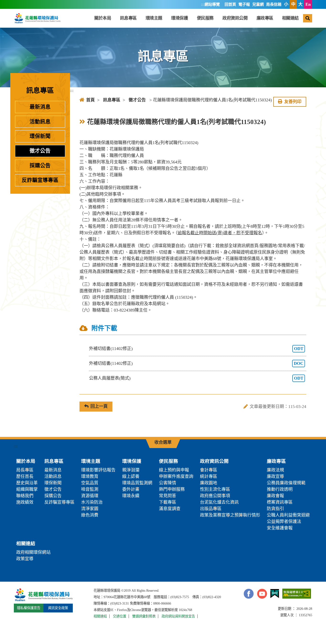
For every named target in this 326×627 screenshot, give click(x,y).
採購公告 (40, 165)
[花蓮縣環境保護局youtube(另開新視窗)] (262, 594)
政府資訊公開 (234, 18)
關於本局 (102, 18)
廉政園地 (208, 483)
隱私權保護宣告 (28, 608)
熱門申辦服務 (172, 489)
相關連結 (290, 18)
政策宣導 (24, 558)
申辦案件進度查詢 (176, 476)
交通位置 (119, 616)
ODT (298, 348)
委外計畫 (130, 489)
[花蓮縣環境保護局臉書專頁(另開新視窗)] (249, 594)
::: (203, 4)
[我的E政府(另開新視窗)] (274, 593)
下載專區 (167, 502)
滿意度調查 (169, 508)
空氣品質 (89, 483)
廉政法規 (275, 470)
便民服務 (205, 18)
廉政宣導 (275, 476)
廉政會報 (275, 495)
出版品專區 (210, 508)
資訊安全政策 (58, 608)
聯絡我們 (24, 495)
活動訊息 (40, 122)
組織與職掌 (27, 489)
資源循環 (89, 495)
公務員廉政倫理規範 (286, 483)
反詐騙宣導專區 (40, 180)
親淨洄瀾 (130, 470)
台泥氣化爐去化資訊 (219, 502)
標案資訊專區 (280, 502)
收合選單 (163, 442)
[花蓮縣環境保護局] (37, 18)
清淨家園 (89, 508)
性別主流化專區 (215, 489)
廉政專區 (265, 18)
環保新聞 (40, 136)
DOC (298, 363)
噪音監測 (89, 489)
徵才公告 (40, 151)
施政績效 (24, 502)
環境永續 (130, 495)
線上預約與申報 (174, 470)
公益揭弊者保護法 (284, 521)
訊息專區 (128, 18)
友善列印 (292, 101)
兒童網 (258, 4)
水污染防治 (92, 502)
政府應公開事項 (215, 495)
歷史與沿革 (27, 483)
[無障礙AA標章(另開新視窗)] (296, 594)
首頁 (90, 100)
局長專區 (24, 470)
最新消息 (40, 107)
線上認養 (130, 476)
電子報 (244, 4)
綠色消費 (89, 515)
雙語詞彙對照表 (144, 616)
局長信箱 (273, 4)
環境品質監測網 (137, 483)
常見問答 (167, 495)
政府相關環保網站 (33, 552)
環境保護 (179, 18)
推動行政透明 (280, 489)
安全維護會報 (280, 528)
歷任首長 (24, 476)
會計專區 (208, 470)
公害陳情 (167, 483)
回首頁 (230, 4)
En (308, 4)
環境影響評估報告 (98, 470)
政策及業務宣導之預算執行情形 (230, 515)
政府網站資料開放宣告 (178, 616)
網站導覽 (212, 4)
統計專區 (208, 476)
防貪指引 (275, 508)
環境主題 (154, 18)
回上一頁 (99, 406)
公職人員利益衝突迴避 (288, 515)
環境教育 (89, 476)
